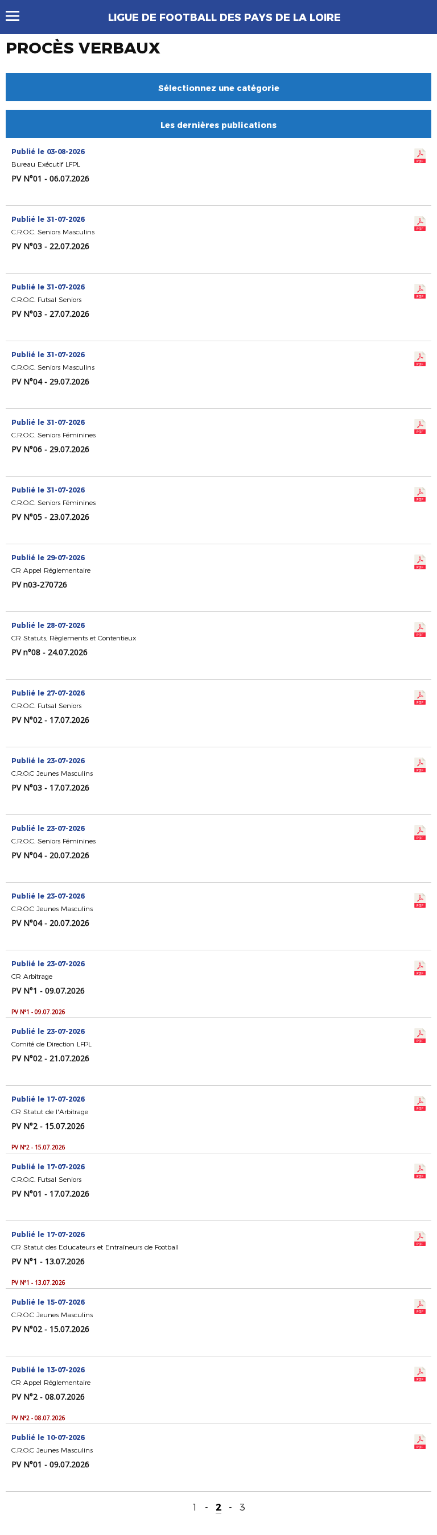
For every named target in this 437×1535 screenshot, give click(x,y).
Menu (18, 16)
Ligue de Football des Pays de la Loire (224, 17)
